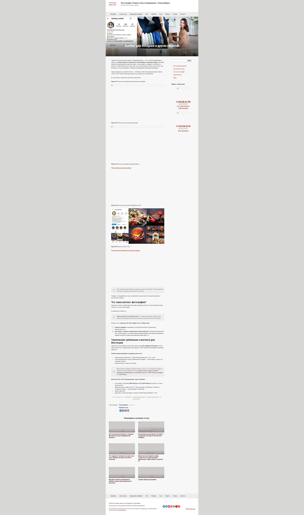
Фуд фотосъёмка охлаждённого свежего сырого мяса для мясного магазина (120, 481)
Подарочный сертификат (136, 14)
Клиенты (167, 14)
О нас (160, 14)
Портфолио (113, 14)
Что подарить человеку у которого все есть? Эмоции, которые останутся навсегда (121, 457)
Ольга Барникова (183, 131)
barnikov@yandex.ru (185, 106)
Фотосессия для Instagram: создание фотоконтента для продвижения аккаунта (121, 435)
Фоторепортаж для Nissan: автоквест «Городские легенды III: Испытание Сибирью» (150, 435)
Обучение (153, 14)
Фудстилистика (177, 75)
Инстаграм (128, 397)
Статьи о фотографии (157, 49)
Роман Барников (183, 108)
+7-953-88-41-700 (183, 102)
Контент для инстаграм (139, 397)
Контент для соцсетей (153, 397)
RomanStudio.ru (122, 510)
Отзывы (175, 14)
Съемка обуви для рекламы (147, 479)
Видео (175, 77)
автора (144, 508)
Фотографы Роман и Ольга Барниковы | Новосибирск (145, 3)
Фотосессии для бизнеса (179, 66)
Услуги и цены (123, 14)
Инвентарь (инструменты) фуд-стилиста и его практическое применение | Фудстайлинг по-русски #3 (150, 458)
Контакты (182, 14)
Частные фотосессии (179, 69)
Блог (147, 14)
